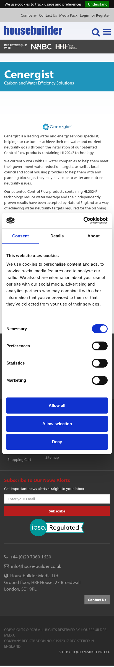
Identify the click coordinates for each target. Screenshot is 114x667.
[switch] (100, 346)
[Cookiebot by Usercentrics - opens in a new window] (83, 220)
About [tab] (93, 236)
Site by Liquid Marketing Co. (84, 651)
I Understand (97, 4)
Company (29, 15)
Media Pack (68, 15)
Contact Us (48, 15)
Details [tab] (57, 236)
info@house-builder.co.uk (36, 566)
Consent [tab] (20, 236)
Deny (57, 441)
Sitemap (52, 457)
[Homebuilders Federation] (66, 45)
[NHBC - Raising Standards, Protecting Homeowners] (41, 45)
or (101, 15)
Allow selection (57, 423)
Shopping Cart (19, 459)
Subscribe (57, 511)
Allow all (57, 405)
